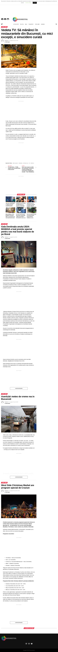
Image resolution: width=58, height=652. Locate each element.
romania (20, 163)
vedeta (32, 163)
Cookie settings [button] (28, 2)
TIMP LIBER (37, 24)
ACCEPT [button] (34, 2)
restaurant (15, 163)
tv (29, 163)
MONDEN (43, 24)
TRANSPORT (30, 24)
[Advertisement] (29, 8)
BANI (26, 24)
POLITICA (22, 24)
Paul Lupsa (8, 492)
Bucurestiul (8, 238)
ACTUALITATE (16, 24)
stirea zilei (25, 163)
